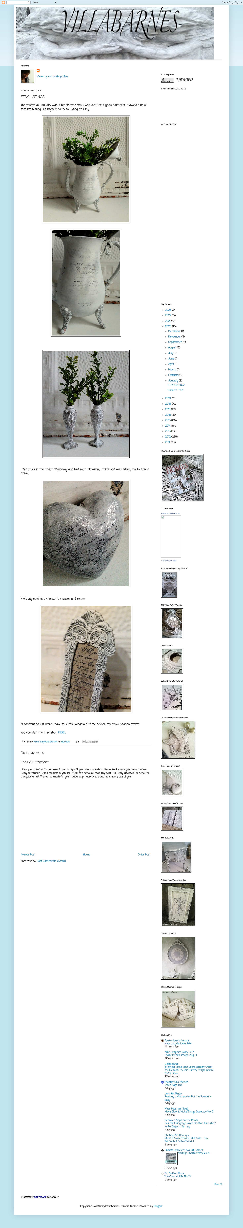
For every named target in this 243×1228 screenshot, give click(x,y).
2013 (168, 431)
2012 (168, 437)
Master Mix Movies (176, 1082)
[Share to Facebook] (93, 741)
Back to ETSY (175, 390)
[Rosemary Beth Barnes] (171, 557)
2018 (168, 404)
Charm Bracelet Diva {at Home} (184, 1150)
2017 (168, 410)
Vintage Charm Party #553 (193, 1153)
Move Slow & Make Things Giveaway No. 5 (189, 1112)
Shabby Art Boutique (177, 1135)
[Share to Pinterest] (96, 741)
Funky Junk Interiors (177, 1041)
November (175, 337)
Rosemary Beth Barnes (170, 514)
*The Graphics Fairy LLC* (179, 1052)
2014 (168, 426)
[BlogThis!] (87, 741)
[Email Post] (77, 742)
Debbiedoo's (172, 1064)
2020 (168, 327)
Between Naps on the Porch (181, 1120)
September (175, 342)
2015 (168, 420)
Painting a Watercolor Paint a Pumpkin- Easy (188, 1098)
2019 (168, 398)
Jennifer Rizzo (173, 1094)
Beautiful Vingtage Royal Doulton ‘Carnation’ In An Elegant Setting (190, 1125)
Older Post (144, 855)
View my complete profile (52, 77)
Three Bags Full (173, 1085)
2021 (168, 321)
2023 (168, 310)
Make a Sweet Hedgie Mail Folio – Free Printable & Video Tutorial (187, 1140)
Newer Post (28, 855)
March (172, 370)
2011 (168, 442)
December (174, 331)
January (173, 381)
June (171, 359)
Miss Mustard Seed (176, 1109)
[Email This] (84, 741)
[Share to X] (90, 741)
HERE (61, 732)
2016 (168, 415)
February (174, 375)
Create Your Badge (168, 561)
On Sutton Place (174, 1174)
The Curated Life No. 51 (178, 1176)
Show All (218, 1184)
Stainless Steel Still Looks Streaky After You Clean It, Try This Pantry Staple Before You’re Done (189, 1070)
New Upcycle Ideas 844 (178, 1044)
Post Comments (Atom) (51, 861)
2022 (168, 315)
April (171, 364)
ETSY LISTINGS (176, 385)
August (172, 348)
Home (86, 855)
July (171, 353)
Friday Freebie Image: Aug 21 (181, 1055)
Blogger (158, 1206)
